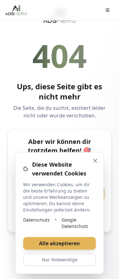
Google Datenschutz (75, 223)
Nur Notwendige (59, 260)
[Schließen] (95, 160)
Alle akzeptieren (59, 243)
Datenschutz (36, 220)
